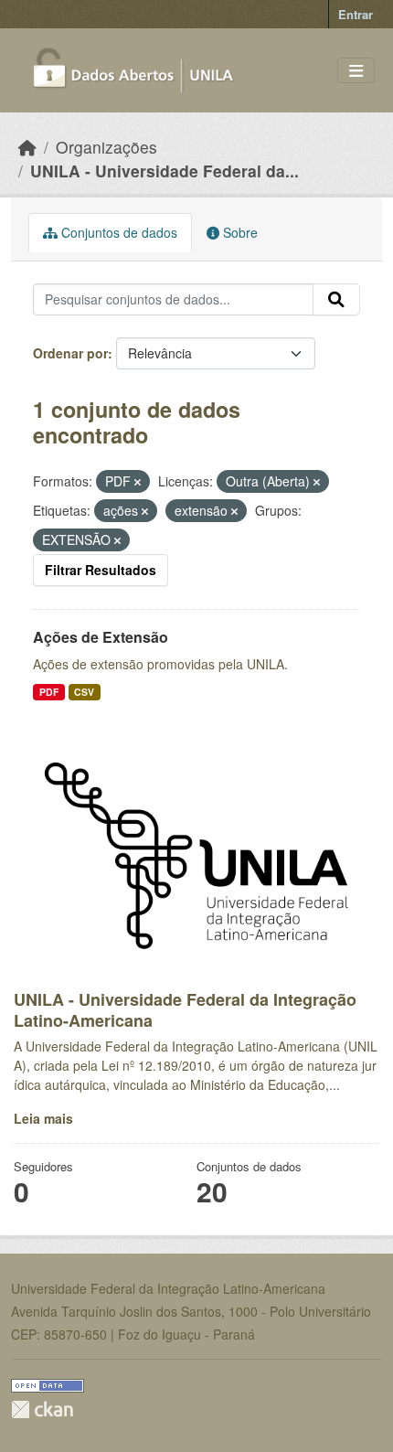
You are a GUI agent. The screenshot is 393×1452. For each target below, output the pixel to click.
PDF (48, 692)
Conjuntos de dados (117, 232)
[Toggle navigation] (356, 71)
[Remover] (137, 482)
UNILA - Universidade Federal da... (164, 170)
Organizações (106, 146)
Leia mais (43, 1118)
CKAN (42, 1409)
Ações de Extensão (100, 636)
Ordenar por (70, 353)
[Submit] (336, 299)
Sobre (238, 232)
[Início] (27, 146)
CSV (84, 692)
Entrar (355, 14)
